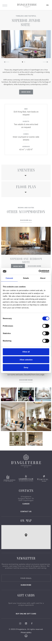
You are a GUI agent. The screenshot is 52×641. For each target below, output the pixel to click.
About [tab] (42, 278)
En (47, 5)
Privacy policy (26, 633)
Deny (26, 367)
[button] (6, 62)
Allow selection (26, 360)
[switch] (45, 326)
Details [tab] (26, 278)
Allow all (26, 352)
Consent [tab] (9, 278)
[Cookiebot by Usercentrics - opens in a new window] (38, 271)
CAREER (26, 504)
